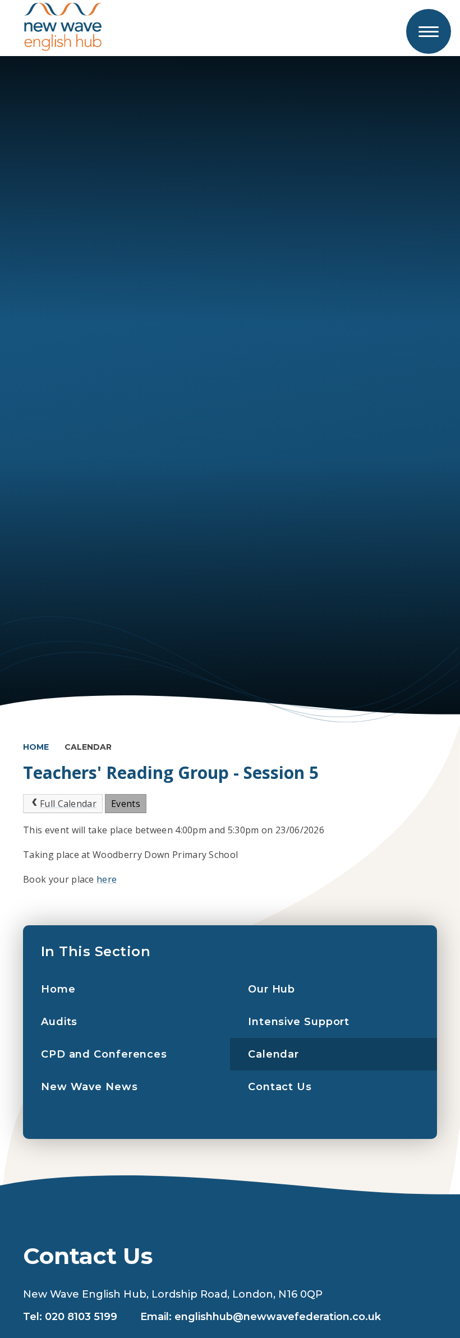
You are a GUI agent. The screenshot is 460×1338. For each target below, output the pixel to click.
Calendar (88, 747)
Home (36, 747)
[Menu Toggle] (428, 31)
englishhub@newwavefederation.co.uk (277, 1317)
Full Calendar (68, 803)
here (106, 879)
